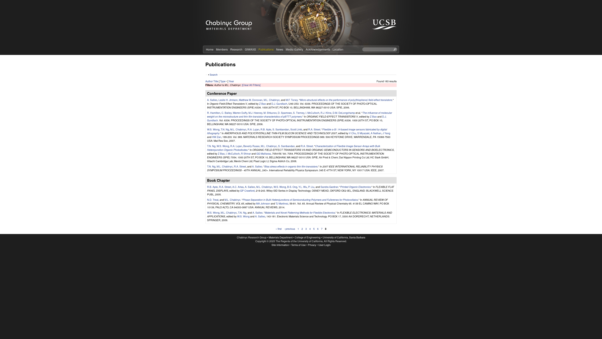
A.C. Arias (238, 187)
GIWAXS (250, 49)
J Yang (386, 133)
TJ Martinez (282, 203)
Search (214, 74)
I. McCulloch (312, 113)
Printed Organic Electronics (355, 187)
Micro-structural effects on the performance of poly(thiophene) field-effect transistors (346, 100)
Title (215, 81)
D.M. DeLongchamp (344, 113)
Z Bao (262, 103)
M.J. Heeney (255, 113)
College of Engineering (307, 237)
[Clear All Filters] (251, 85)
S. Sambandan (280, 129)
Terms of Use (298, 245)
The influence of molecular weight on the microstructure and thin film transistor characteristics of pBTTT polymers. (299, 114)
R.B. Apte (266, 129)
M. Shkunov (270, 113)
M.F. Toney (292, 100)
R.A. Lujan (253, 129)
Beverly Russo (251, 146)
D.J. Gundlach (279, 103)
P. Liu (311, 187)
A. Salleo (212, 100)
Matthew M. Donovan (250, 100)
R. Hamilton (213, 113)
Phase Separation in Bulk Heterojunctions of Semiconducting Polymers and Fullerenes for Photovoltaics (300, 200)
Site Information (280, 245)
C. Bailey (227, 113)
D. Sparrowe (285, 113)
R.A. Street (314, 129)
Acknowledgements (318, 49)
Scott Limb (296, 129)
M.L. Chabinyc (272, 100)
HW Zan (216, 137)
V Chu (352, 133)
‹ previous (289, 229)
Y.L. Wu (302, 187)
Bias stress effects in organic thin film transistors (291, 166)
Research (236, 49)
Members (222, 49)
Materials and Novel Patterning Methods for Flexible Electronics (300, 212)
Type (222, 81)
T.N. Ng (225, 129)
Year (231, 81)
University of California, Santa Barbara (344, 237)
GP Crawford (247, 190)
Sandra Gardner (329, 187)
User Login (324, 245)
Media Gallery (294, 49)
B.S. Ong (292, 187)
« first (279, 229)
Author (209, 81)
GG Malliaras (263, 153)
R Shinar (246, 153)
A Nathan (376, 133)
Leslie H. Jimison (228, 100)
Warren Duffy (240, 113)
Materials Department (281, 237)
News (279, 49)
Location (338, 49)
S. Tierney (298, 113)
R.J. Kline (326, 113)
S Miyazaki (363, 133)
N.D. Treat (212, 200)
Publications (266, 49)
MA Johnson (263, 203)
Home (210, 49)
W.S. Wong (213, 129)
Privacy (312, 245)
